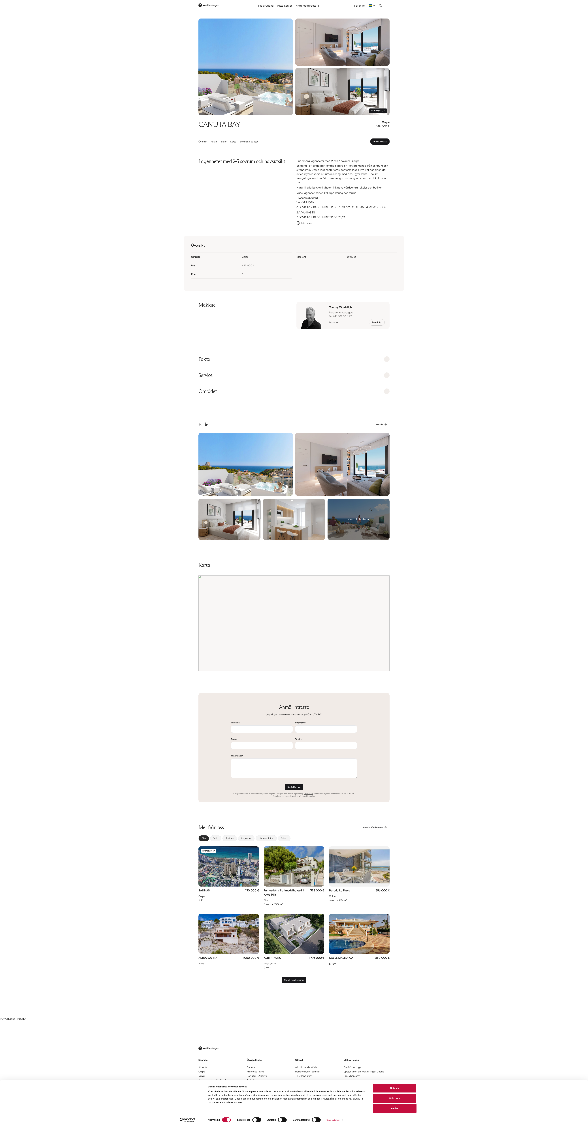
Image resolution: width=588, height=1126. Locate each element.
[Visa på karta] (294, 623)
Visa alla (379, 424)
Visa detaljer (333, 1120)
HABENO (21, 1018)
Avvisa (394, 1108)
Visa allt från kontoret (373, 827)
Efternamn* (300, 722)
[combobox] (371, 5)
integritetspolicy (286, 796)
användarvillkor (303, 796)
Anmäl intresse (380, 141)
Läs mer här (308, 793)
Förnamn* (236, 722)
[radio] (203, 838)
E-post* (234, 739)
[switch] (256, 1119)
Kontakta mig (293, 787)
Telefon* (299, 739)
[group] (294, 838)
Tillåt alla (394, 1088)
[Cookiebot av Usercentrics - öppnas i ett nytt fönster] (187, 1120)
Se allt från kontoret (294, 979)
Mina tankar (237, 755)
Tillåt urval (394, 1098)
